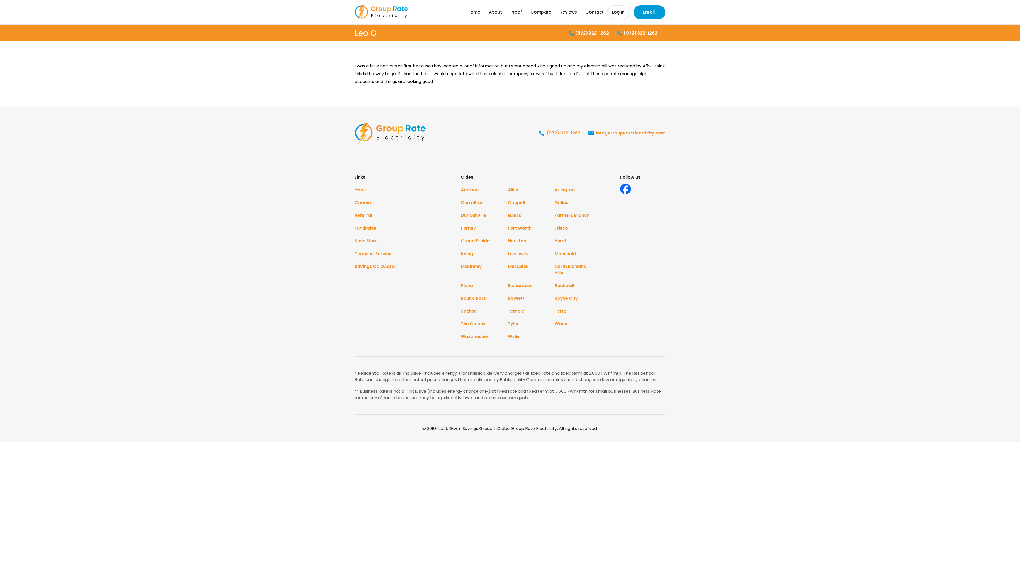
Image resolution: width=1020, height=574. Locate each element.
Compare (540, 12)
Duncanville (473, 215)
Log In (618, 12)
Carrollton (472, 203)
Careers (363, 203)
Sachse (469, 311)
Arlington (565, 190)
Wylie (514, 337)
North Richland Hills (570, 269)
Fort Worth (520, 228)
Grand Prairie (475, 241)
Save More (366, 241)
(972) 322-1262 (592, 33)
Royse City (566, 298)
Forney (468, 228)
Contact (594, 12)
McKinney (471, 266)
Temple (516, 311)
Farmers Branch (572, 215)
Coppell (516, 203)
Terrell (561, 311)
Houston (517, 241)
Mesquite (518, 266)
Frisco (561, 228)
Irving (467, 254)
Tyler (513, 324)
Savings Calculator (375, 266)
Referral (363, 215)
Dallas (561, 203)
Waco (561, 324)
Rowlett (516, 298)
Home (474, 12)
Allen (513, 190)
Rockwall (564, 285)
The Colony (473, 324)
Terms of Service (373, 254)
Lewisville (518, 254)
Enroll (649, 12)
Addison (470, 190)
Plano (467, 285)
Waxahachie (474, 337)
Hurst (560, 241)
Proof (516, 12)
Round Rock (473, 298)
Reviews (568, 12)
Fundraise (365, 228)
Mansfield (565, 254)
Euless (514, 215)
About (495, 12)
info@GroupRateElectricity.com (630, 133)
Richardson (520, 285)
